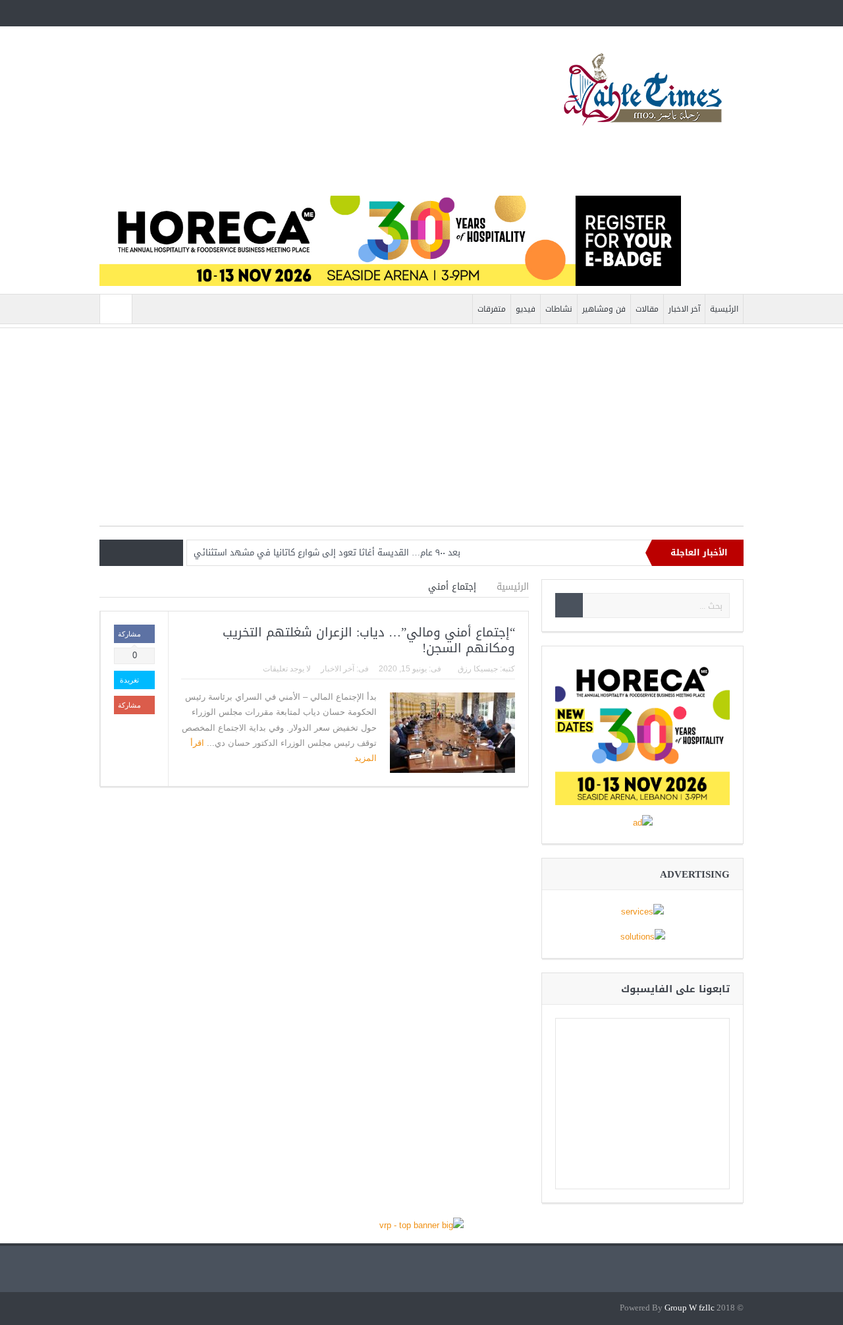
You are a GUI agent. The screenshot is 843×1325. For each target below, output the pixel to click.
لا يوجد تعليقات (287, 668)
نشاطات (558, 309)
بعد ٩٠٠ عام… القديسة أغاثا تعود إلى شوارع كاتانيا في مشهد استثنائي (327, 552)
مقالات (647, 309)
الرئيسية (724, 309)
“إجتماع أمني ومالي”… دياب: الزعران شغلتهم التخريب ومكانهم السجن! (369, 641)
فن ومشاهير (604, 309)
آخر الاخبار (684, 309)
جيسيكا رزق (478, 668)
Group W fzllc (690, 1308)
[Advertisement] (421, 433)
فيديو (525, 309)
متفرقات (491, 309)
